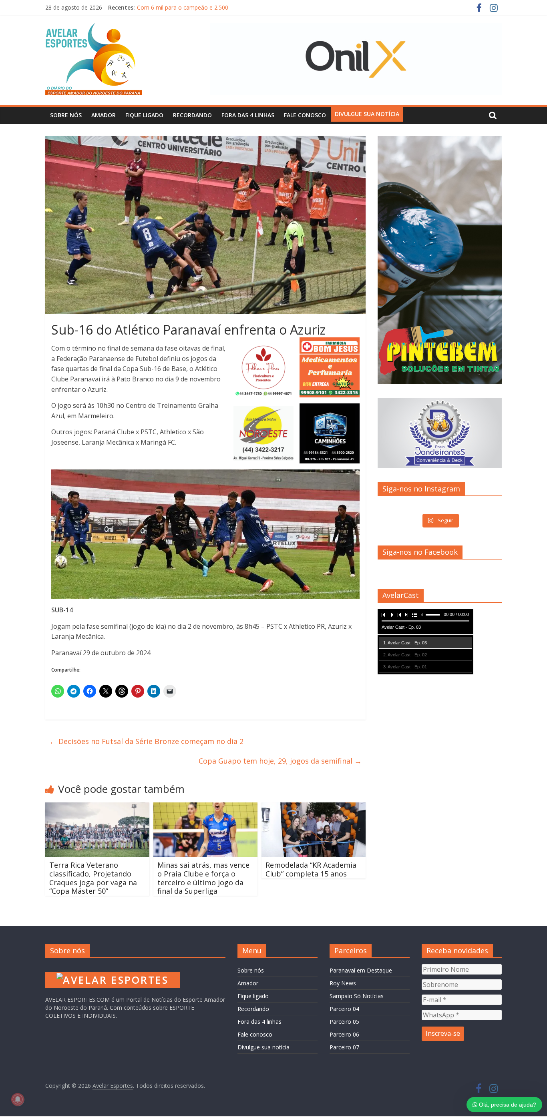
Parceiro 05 (344, 1021)
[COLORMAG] (112, 968)
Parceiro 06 (344, 1034)
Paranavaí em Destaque (361, 970)
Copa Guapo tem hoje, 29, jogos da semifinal (280, 761)
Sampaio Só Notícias (357, 996)
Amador (103, 115)
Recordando (192, 115)
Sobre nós (66, 115)
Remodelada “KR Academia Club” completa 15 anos (310, 869)
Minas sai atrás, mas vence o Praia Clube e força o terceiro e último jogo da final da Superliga (203, 878)
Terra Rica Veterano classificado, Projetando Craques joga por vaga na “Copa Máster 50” (93, 878)
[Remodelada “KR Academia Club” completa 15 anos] (313, 807)
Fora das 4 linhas (247, 115)
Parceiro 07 (344, 1047)
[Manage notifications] (17, 1099)
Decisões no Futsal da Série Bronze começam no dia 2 (146, 741)
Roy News (343, 983)
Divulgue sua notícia (367, 114)
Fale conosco (305, 115)
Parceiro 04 (344, 1009)
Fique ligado (144, 115)
